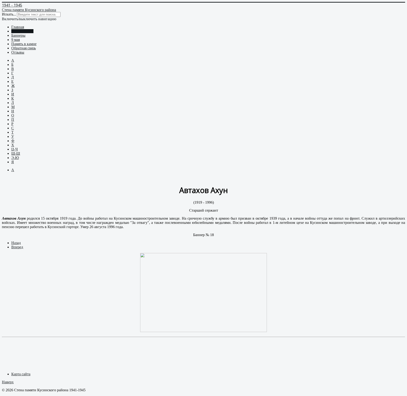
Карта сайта (20, 374)
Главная (17, 27)
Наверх (8, 382)
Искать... (9, 14)
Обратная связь (23, 48)
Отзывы (17, 52)
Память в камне (24, 44)
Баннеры (18, 35)
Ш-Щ (15, 153)
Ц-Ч (14, 149)
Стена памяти (22, 31)
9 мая (15, 40)
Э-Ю (15, 158)
